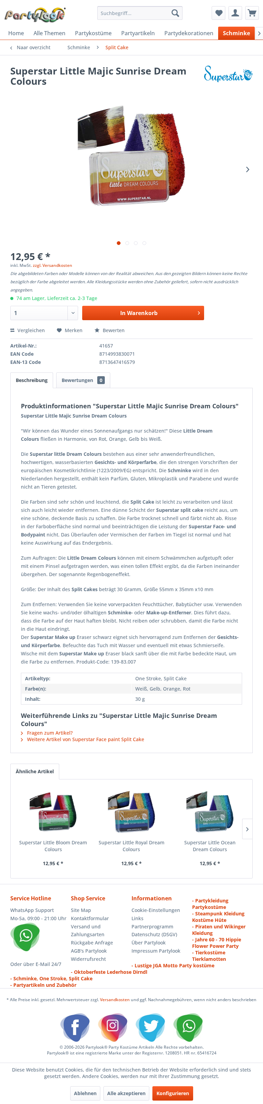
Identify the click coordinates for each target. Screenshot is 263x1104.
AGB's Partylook (89, 951)
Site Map (81, 910)
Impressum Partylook (156, 951)
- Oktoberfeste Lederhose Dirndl (109, 972)
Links (137, 918)
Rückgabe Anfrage (92, 942)
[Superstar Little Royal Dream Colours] (132, 812)
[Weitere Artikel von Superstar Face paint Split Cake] (228, 78)
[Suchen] (175, 13)
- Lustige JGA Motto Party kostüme (173, 965)
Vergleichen (30, 330)
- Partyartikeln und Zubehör (43, 985)
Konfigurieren (172, 1093)
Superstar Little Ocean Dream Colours (210, 846)
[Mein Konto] (235, 13)
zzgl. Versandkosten (52, 265)
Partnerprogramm (152, 926)
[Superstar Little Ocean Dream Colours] (210, 812)
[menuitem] (140, 13)
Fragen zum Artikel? (49, 733)
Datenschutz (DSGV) (154, 934)
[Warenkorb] (252, 13)
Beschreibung (32, 380)
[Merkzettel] (218, 13)
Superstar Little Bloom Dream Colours (53, 846)
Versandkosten (115, 1000)
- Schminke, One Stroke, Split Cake (51, 978)
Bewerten (113, 330)
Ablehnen (85, 1093)
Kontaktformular (90, 918)
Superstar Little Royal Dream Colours (131, 846)
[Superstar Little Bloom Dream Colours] (53, 812)
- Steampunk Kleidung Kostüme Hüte (218, 916)
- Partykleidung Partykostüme (210, 903)
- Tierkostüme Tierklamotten (209, 955)
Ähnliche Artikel (35, 771)
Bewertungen (82, 380)
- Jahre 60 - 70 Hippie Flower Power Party (216, 942)
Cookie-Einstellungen (156, 910)
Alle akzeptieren (126, 1093)
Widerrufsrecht (88, 959)
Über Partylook (149, 942)
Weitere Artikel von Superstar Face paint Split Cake (85, 739)
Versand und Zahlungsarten (87, 930)
